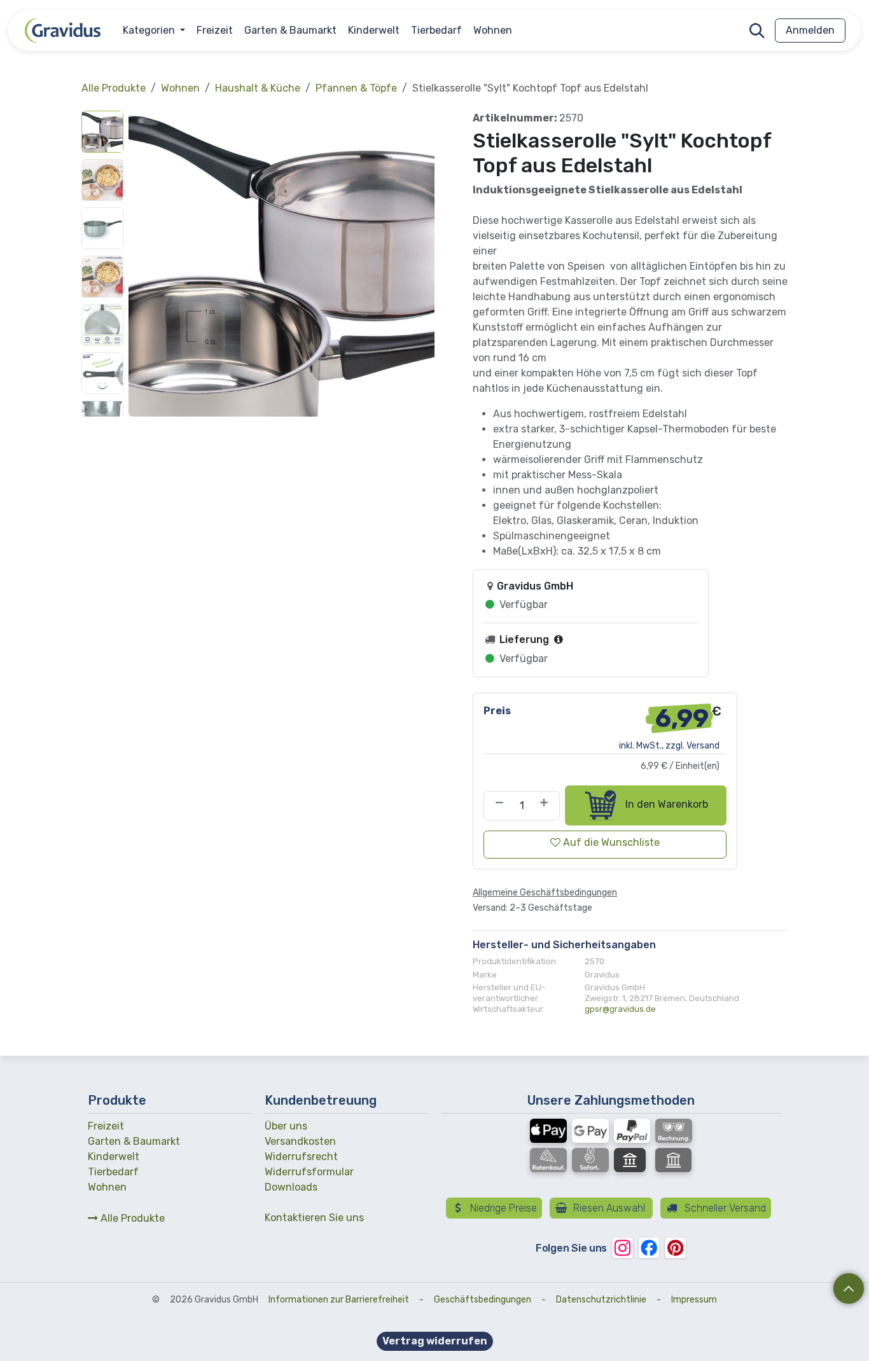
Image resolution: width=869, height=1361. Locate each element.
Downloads (291, 1187)
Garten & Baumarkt (134, 1141)
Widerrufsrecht (301, 1156)
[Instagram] (622, 1247)
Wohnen (180, 88)
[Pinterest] (675, 1247)
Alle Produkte (131, 1218)
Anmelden (810, 30)
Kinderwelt (113, 1156)
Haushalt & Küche (257, 88)
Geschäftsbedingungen (482, 1299)
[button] (757, 30)
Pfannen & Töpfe (356, 88)
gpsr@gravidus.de (620, 1009)
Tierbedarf (113, 1172)
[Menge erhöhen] (546, 806)
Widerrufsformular (309, 1172)
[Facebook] (648, 1247)
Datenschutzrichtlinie (601, 1299)
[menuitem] (154, 30)
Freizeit (106, 1126)
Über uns (286, 1126)
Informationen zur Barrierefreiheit (338, 1299)
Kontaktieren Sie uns (314, 1218)
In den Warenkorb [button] (665, 805)
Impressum (694, 1299)
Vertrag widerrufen (434, 1341)
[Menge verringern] (497, 806)
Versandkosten (300, 1141)
